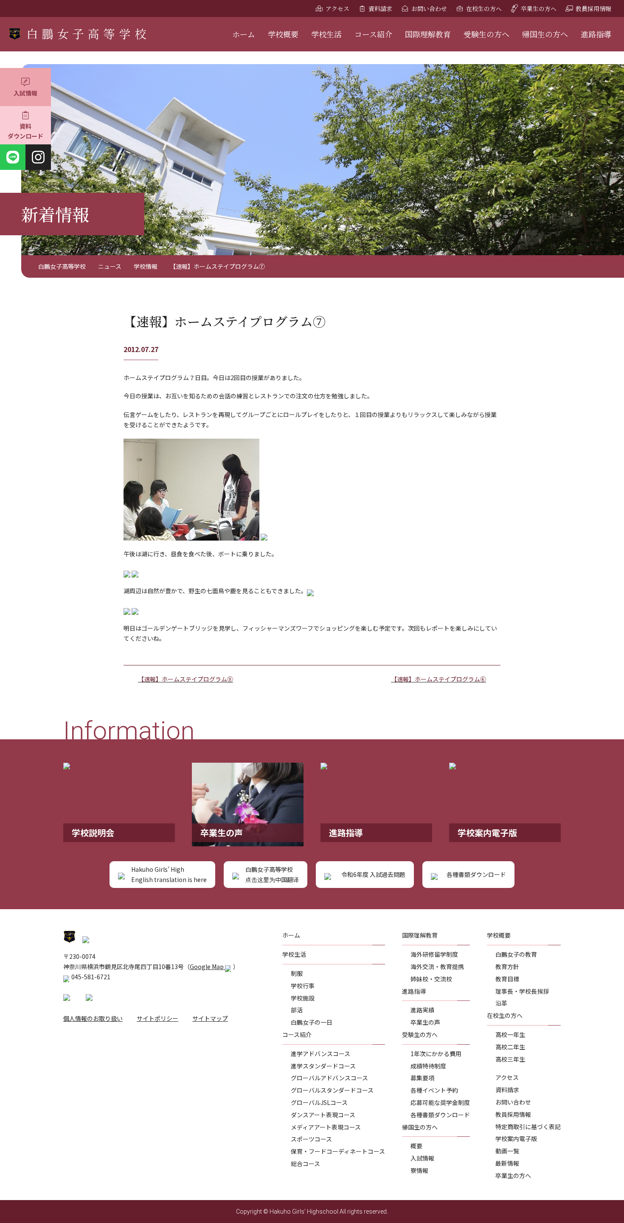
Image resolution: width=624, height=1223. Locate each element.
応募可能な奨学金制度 (440, 1102)
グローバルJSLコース (319, 1102)
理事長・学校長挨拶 (522, 991)
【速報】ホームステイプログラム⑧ (185, 679)
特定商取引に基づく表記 (528, 1126)
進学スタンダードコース (323, 1066)
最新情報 (507, 1163)
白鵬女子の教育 (516, 954)
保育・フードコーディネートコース (338, 1151)
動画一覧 (507, 1151)
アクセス (337, 8)
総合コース (305, 1163)
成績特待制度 (428, 1066)
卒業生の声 (425, 1022)
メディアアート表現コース (326, 1127)
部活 (297, 1010)
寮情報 (419, 1170)
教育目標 (507, 979)
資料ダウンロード (25, 131)
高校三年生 (510, 1059)
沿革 (501, 1003)
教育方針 (507, 966)
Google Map (207, 966)
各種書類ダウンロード (440, 1114)
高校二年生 (510, 1047)
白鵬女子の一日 (311, 1022)
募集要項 (422, 1078)
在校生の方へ (484, 8)
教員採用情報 (593, 8)
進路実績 (422, 1010)
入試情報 (25, 93)
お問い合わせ (429, 8)
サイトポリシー (157, 1018)
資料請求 (380, 8)
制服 (297, 973)
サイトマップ (210, 1018)
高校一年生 (510, 1034)
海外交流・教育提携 (437, 966)
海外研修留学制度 (434, 954)
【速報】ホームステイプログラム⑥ (438, 679)
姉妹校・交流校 (431, 979)
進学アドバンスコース (320, 1053)
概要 (416, 1145)
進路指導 (596, 33)
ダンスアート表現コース (323, 1114)
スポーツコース (311, 1139)
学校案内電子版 (516, 1138)
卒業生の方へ (539, 8)
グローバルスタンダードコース (332, 1090)
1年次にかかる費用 (435, 1053)
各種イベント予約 (434, 1090)
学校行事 (303, 985)
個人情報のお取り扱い (93, 1018)
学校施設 (303, 998)
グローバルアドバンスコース (329, 1078)
